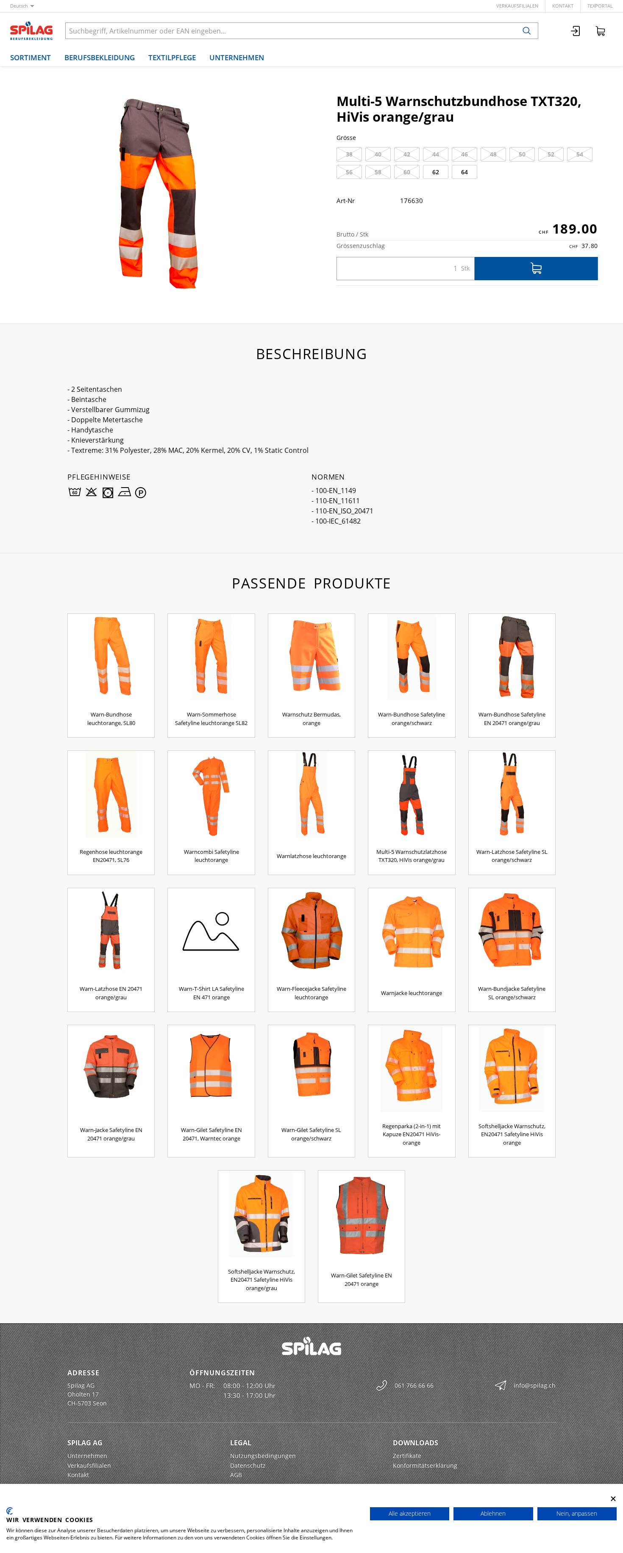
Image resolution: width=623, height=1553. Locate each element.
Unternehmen (236, 57)
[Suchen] (526, 30)
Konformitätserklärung (425, 1465)
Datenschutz (248, 1465)
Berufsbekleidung (99, 57)
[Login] (576, 30)
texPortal (600, 6)
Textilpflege (172, 57)
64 (464, 172)
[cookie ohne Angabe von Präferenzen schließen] (613, 1498)
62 (435, 172)
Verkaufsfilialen (517, 6)
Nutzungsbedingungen (263, 1456)
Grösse (346, 138)
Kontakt (562, 6)
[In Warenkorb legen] (536, 268)
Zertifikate (407, 1456)
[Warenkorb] (600, 30)
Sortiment (30, 57)
